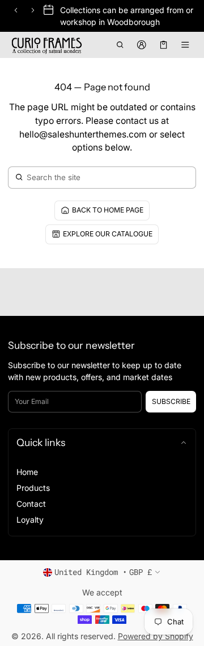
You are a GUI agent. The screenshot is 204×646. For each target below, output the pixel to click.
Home (27, 472)
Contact (31, 504)
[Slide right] (33, 10)
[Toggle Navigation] (186, 45)
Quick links (40, 442)
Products (33, 488)
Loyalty (30, 519)
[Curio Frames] (47, 45)
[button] (120, 45)
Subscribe (171, 401)
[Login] (142, 45)
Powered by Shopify (155, 636)
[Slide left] (16, 10)
